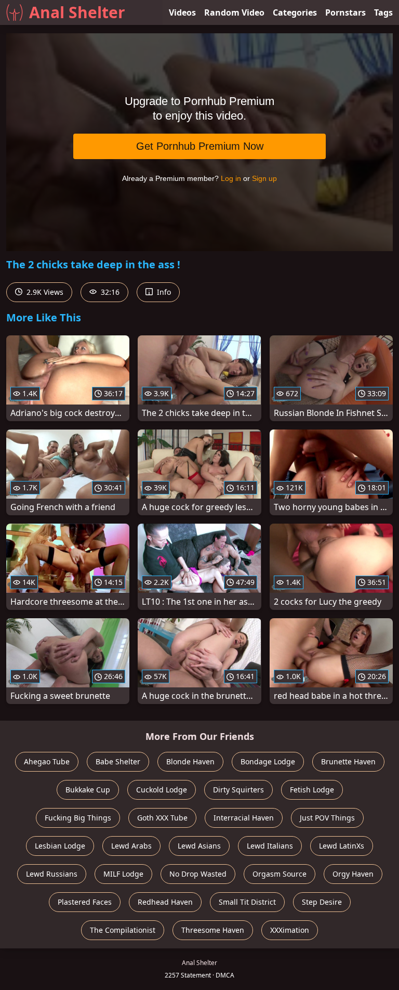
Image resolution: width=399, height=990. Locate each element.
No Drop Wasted (198, 874)
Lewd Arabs (131, 846)
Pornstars (345, 12)
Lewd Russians (51, 874)
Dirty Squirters (238, 789)
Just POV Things (327, 818)
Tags (383, 12)
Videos (182, 12)
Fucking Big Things (78, 818)
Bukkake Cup (87, 789)
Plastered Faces (85, 902)
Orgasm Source (279, 874)
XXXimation (289, 930)
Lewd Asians (199, 846)
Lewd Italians (270, 846)
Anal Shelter (77, 12)
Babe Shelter (118, 761)
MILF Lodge (123, 874)
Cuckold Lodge (161, 789)
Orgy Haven (353, 874)
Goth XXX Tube (162, 818)
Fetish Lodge (312, 789)
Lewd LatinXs (341, 846)
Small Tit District (247, 902)
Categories (295, 12)
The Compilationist (122, 930)
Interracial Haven (244, 818)
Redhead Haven (165, 902)
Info (163, 292)
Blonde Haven (190, 761)
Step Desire (322, 902)
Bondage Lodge (268, 761)
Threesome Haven (212, 930)
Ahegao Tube (47, 761)
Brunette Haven (348, 761)
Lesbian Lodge (60, 846)
